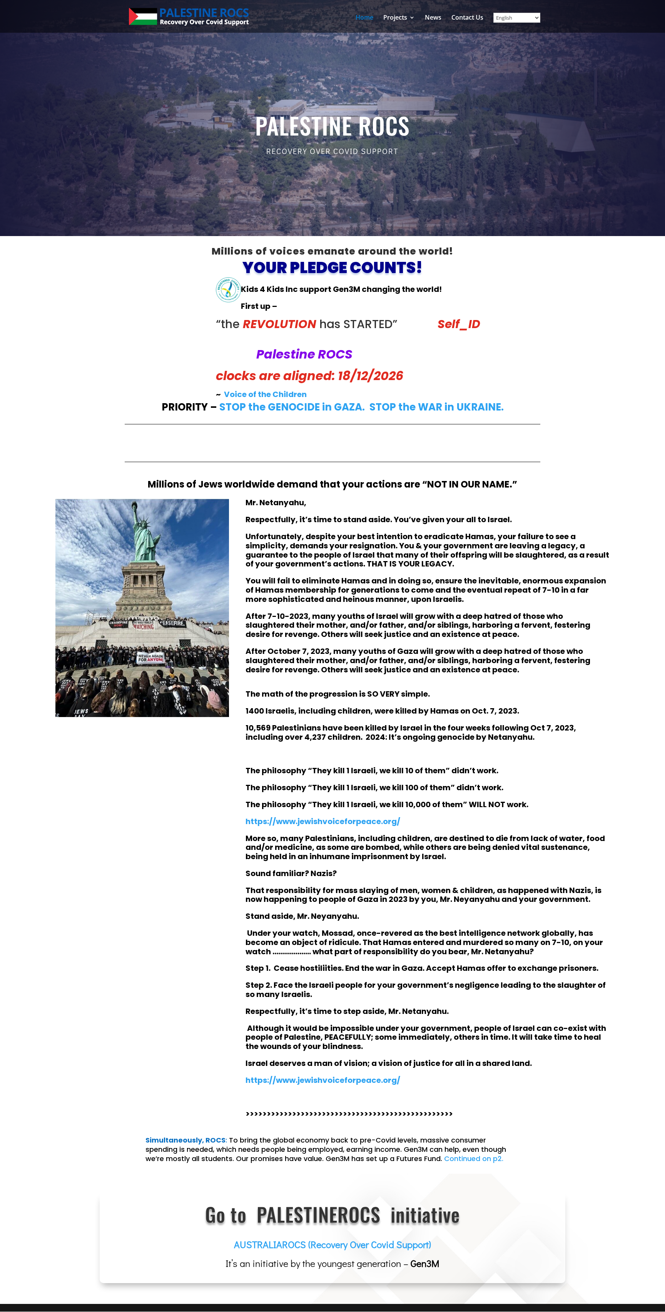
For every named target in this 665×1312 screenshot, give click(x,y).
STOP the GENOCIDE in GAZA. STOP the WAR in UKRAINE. (361, 407)
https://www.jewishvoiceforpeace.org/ (323, 1080)
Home (364, 18)
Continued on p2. (473, 1158)
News (433, 18)
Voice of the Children (265, 394)
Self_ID (459, 324)
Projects (395, 18)
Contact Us (467, 18)
